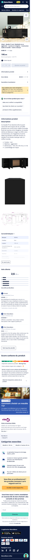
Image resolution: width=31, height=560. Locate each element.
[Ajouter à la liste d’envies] (27, 39)
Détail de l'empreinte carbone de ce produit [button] (12, 380)
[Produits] (2, 6)
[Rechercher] (5, 6)
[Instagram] (14, 550)
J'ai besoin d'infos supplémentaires (12, 110)
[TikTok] (18, 550)
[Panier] (27, 2)
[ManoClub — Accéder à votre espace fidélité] (18, 2)
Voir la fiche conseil (21, 412)
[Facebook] (6, 550)
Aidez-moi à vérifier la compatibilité (12, 102)
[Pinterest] (10, 550)
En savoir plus (17, 523)
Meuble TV (5, 438)
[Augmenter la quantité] (9, 65)
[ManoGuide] (26, 555)
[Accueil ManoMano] (8, 2)
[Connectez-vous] (23, 2)
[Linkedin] (2, 550)
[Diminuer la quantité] (2, 65)
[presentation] (26, 381)
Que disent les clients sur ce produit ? (13, 106)
